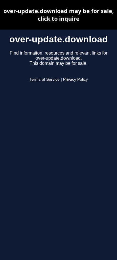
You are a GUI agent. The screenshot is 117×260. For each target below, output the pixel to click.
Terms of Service (45, 79)
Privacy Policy (75, 79)
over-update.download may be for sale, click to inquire (58, 14)
